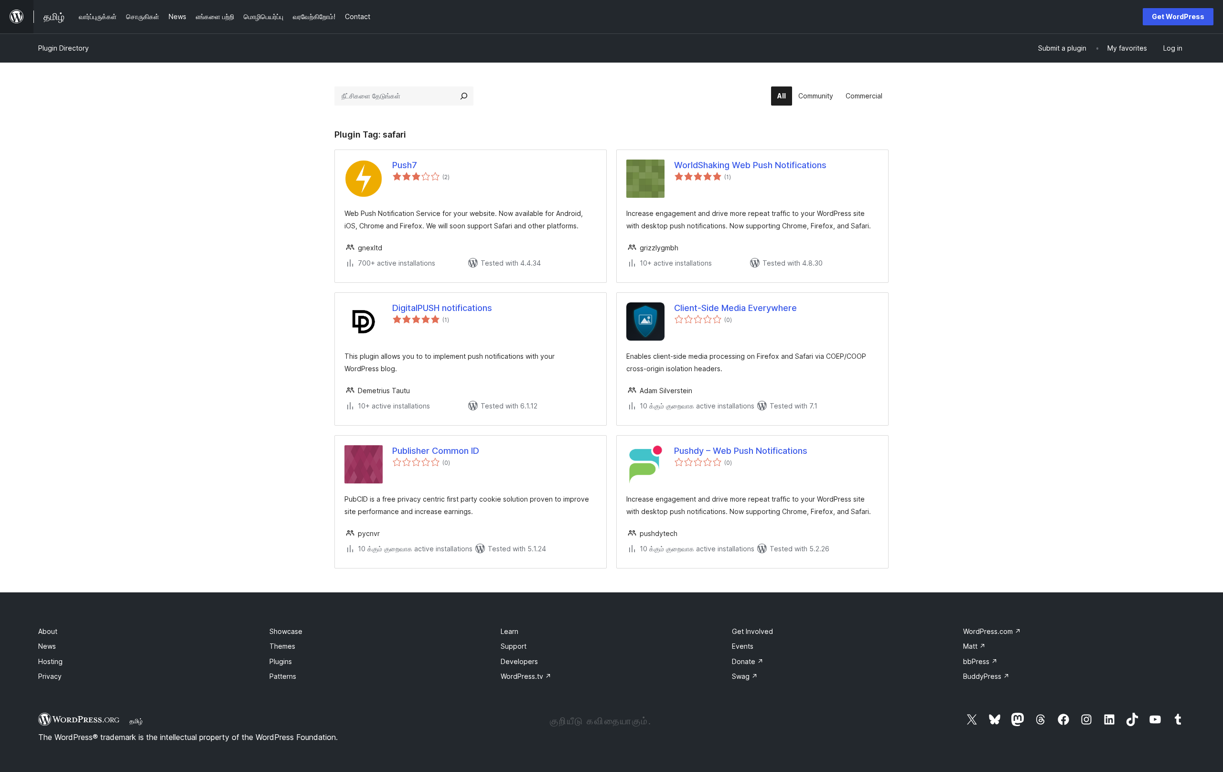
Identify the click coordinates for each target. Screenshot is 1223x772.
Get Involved (752, 631)
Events (742, 646)
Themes (282, 646)
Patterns (282, 676)
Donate (747, 661)
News (47, 646)
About (47, 631)
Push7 (404, 165)
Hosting (50, 661)
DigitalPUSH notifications (442, 308)
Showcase (285, 631)
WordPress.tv (526, 676)
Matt (974, 646)
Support (513, 646)
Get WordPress (1178, 16)
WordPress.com (992, 631)
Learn (509, 631)
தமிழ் (136, 721)
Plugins (280, 661)
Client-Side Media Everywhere (735, 308)
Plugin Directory (63, 48)
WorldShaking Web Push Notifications (750, 165)
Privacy (50, 676)
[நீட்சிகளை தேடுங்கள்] (463, 96)
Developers (519, 661)
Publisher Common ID (435, 451)
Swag (745, 676)
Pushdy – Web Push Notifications (740, 451)
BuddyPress (986, 676)
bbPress (980, 661)
